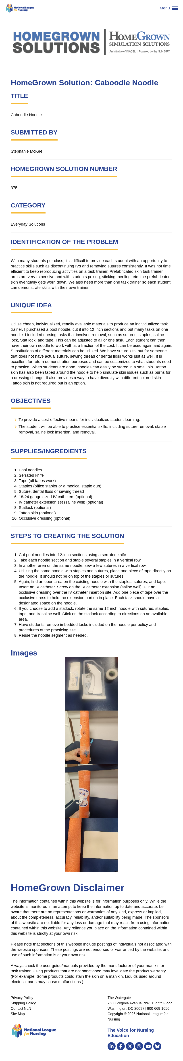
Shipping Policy (23, 1003)
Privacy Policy (22, 998)
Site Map (18, 1014)
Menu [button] (165, 8)
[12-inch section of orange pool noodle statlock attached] (91, 791)
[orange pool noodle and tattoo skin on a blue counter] (91, 845)
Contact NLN (21, 1008)
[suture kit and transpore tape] (91, 684)
